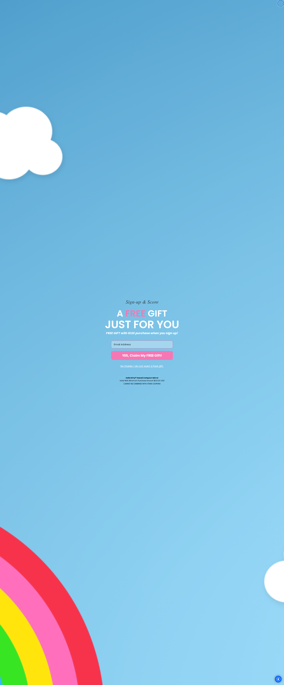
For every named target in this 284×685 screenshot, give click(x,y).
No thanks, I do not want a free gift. (142, 366)
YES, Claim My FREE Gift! (142, 355)
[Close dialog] (280, 3)
